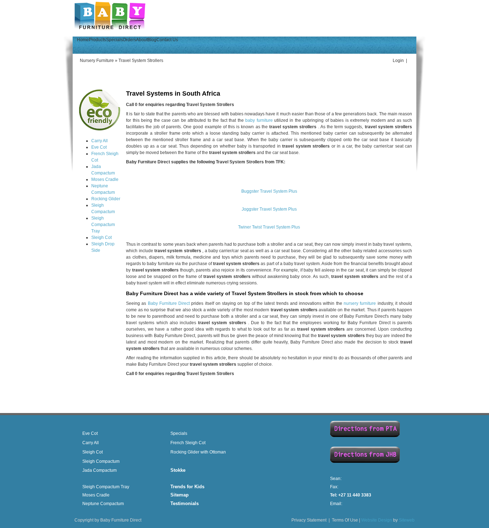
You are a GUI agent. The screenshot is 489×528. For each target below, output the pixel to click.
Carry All (99, 140)
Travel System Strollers (140, 60)
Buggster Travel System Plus (269, 191)
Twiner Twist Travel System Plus (269, 227)
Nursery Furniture (97, 60)
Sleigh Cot (101, 237)
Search (404, 24)
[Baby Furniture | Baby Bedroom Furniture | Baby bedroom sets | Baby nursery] (109, 29)
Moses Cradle (104, 179)
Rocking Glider (105, 198)
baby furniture (258, 120)
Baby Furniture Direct (169, 303)
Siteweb (407, 520)
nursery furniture (360, 303)
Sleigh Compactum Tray (103, 225)
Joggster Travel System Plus (269, 209)
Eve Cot (99, 147)
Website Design (376, 520)
